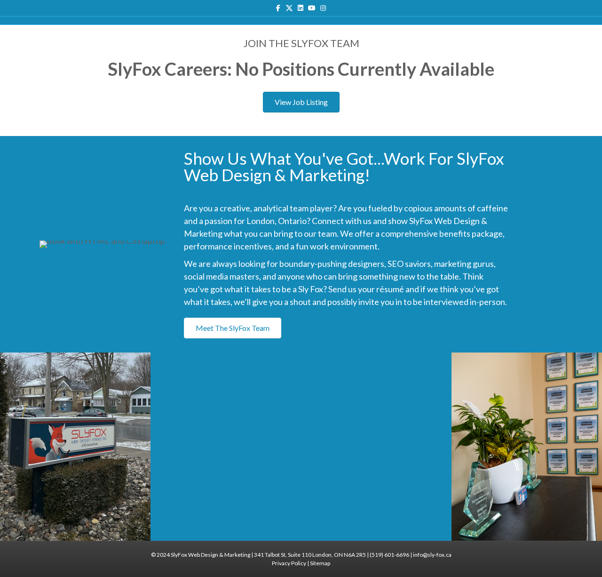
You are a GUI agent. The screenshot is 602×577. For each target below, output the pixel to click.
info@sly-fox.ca (432, 554)
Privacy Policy (289, 563)
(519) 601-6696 (389, 554)
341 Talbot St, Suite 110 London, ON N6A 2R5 (310, 554)
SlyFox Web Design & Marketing (210, 554)
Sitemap (320, 563)
